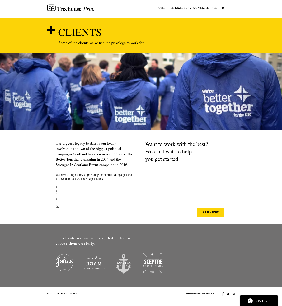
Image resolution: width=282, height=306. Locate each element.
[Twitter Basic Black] (223, 8)
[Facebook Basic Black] (223, 294)
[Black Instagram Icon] (233, 294)
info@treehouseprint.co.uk (200, 293)
